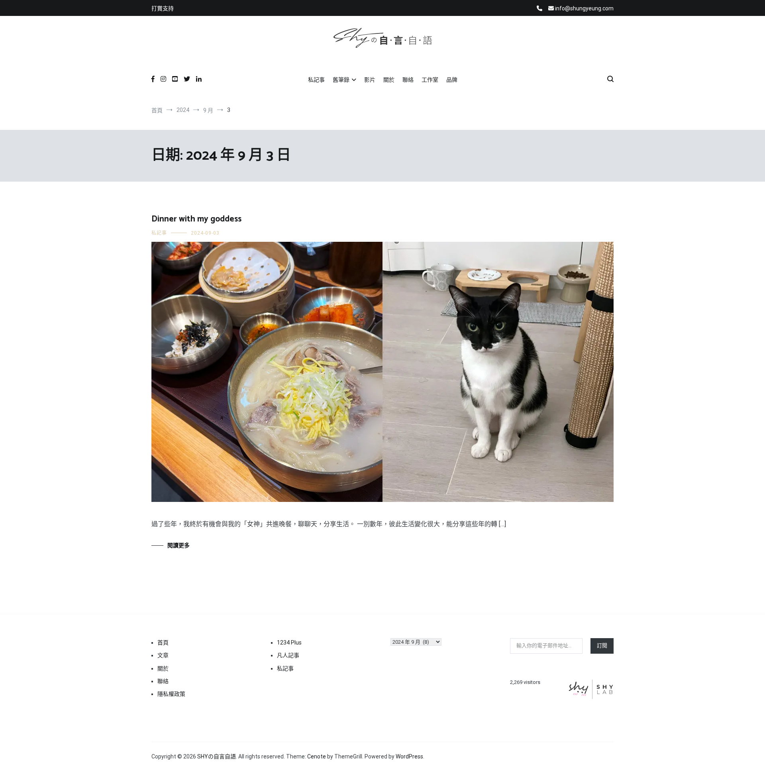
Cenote (316, 756)
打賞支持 (162, 8)
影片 (369, 79)
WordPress (409, 756)
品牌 (451, 79)
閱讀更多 (178, 545)
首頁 (163, 642)
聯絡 (408, 79)
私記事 (316, 79)
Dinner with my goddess (196, 219)
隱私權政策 (171, 694)
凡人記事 (288, 655)
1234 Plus (289, 642)
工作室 (430, 79)
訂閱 (602, 646)
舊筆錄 (341, 79)
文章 (163, 655)
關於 (388, 79)
